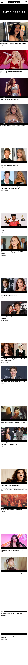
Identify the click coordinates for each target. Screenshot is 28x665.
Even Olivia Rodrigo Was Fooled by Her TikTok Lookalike (12, 551)
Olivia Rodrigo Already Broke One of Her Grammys (12, 636)
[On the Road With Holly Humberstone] (14, 500)
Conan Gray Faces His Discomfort (10, 485)
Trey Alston (4, 383)
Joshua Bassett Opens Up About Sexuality (13, 381)
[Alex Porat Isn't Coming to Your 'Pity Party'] (14, 563)
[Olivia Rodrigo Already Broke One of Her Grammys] (14, 626)
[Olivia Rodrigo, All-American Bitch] (14, 87)
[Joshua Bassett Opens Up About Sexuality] (14, 372)
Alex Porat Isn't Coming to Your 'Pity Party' (13, 573)
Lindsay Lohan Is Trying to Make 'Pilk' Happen (12, 252)
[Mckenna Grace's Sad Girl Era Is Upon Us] (14, 412)
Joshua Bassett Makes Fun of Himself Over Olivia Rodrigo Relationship (13, 294)
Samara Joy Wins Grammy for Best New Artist (12, 229)
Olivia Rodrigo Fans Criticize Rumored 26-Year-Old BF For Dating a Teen (13, 443)
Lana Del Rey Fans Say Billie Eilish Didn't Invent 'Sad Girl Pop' (13, 359)
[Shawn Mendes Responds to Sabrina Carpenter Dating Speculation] (14, 154)
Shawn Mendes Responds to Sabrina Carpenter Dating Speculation (11, 164)
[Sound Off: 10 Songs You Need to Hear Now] (14, 113)
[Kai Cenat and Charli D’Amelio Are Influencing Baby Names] (14, 31)
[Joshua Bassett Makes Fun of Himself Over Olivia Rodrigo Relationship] (14, 284)
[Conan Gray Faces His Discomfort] (14, 475)
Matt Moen (4, 255)
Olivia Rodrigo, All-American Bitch (10, 99)
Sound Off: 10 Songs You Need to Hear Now (13, 125)
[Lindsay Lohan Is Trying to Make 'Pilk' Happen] (14, 242)
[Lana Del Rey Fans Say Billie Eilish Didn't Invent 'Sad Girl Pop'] (14, 349)
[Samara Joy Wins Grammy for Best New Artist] (14, 219)
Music (3, 69)
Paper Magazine (5, 167)
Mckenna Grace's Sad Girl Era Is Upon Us (13, 422)
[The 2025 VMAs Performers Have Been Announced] (14, 59)
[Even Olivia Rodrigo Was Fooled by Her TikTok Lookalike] (14, 540)
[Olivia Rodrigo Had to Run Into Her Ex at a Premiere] (14, 307)
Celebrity (3, 184)
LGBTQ (2, 379)
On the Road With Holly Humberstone (11, 509)
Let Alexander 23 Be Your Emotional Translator (11, 614)
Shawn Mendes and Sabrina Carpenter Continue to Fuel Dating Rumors (12, 187)
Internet (4, 41)
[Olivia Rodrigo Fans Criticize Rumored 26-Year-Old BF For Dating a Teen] (14, 433)
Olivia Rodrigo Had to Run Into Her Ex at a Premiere (13, 317)
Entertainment (4, 227)
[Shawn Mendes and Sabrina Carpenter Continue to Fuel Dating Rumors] (14, 177)
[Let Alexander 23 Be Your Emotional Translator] (14, 604)
